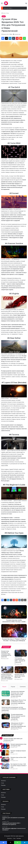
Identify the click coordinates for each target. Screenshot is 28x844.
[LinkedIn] (8, 600)
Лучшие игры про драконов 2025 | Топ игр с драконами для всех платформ (7, 677)
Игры (7, 13)
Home (4, 13)
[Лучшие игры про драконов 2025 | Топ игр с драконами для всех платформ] (7, 669)
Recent (4, 686)
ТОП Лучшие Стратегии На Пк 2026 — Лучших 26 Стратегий (20, 660)
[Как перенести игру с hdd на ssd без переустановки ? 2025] (5, 766)
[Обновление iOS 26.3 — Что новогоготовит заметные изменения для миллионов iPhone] (6, 725)
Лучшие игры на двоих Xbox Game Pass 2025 (20, 676)
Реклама (3, 785)
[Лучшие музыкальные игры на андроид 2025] (5, 746)
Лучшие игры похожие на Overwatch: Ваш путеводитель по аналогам (6, 653)
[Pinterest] (14, 600)
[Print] (25, 600)
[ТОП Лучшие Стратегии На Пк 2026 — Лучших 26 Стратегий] (21, 653)
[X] (5, 600)
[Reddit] (17, 600)
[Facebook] (2, 600)
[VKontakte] (19, 600)
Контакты (3, 780)
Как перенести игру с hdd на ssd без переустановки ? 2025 (19, 765)
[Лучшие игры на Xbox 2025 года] (5, 759)
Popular (13, 686)
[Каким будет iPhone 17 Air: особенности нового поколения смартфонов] (6, 702)
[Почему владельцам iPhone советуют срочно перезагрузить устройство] (6, 716)
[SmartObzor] (6, 3)
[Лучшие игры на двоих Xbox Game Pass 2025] (21, 669)
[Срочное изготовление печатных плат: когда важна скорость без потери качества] (6, 693)
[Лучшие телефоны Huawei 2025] (5, 753)
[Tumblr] (11, 600)
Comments (23, 686)
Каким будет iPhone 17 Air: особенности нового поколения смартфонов (18, 701)
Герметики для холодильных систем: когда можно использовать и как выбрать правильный (14, 709)
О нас (2, 783)
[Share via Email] (22, 600)
